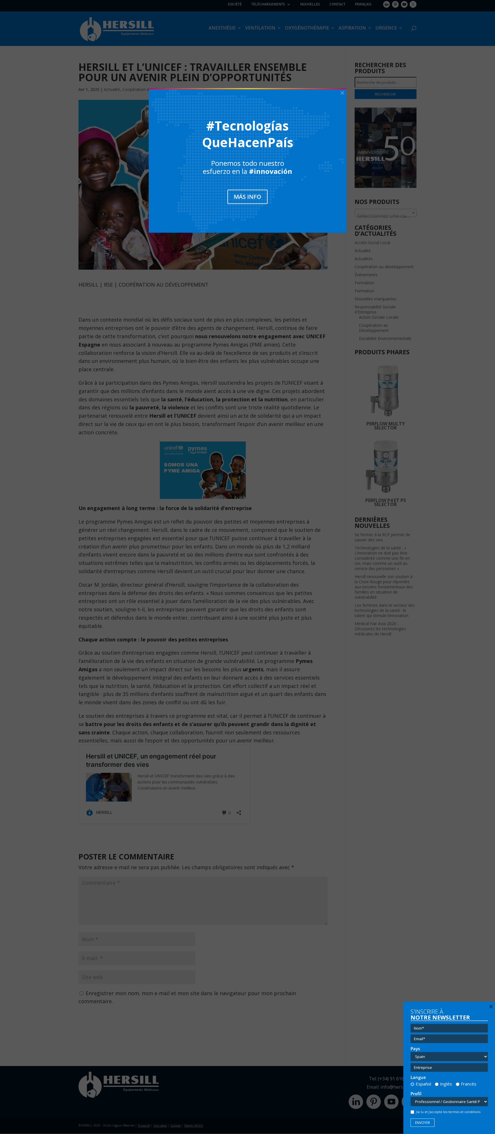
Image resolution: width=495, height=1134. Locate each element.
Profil (415, 1094)
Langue (418, 1077)
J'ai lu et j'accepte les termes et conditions (448, 1112)
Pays (415, 1049)
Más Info (247, 197)
